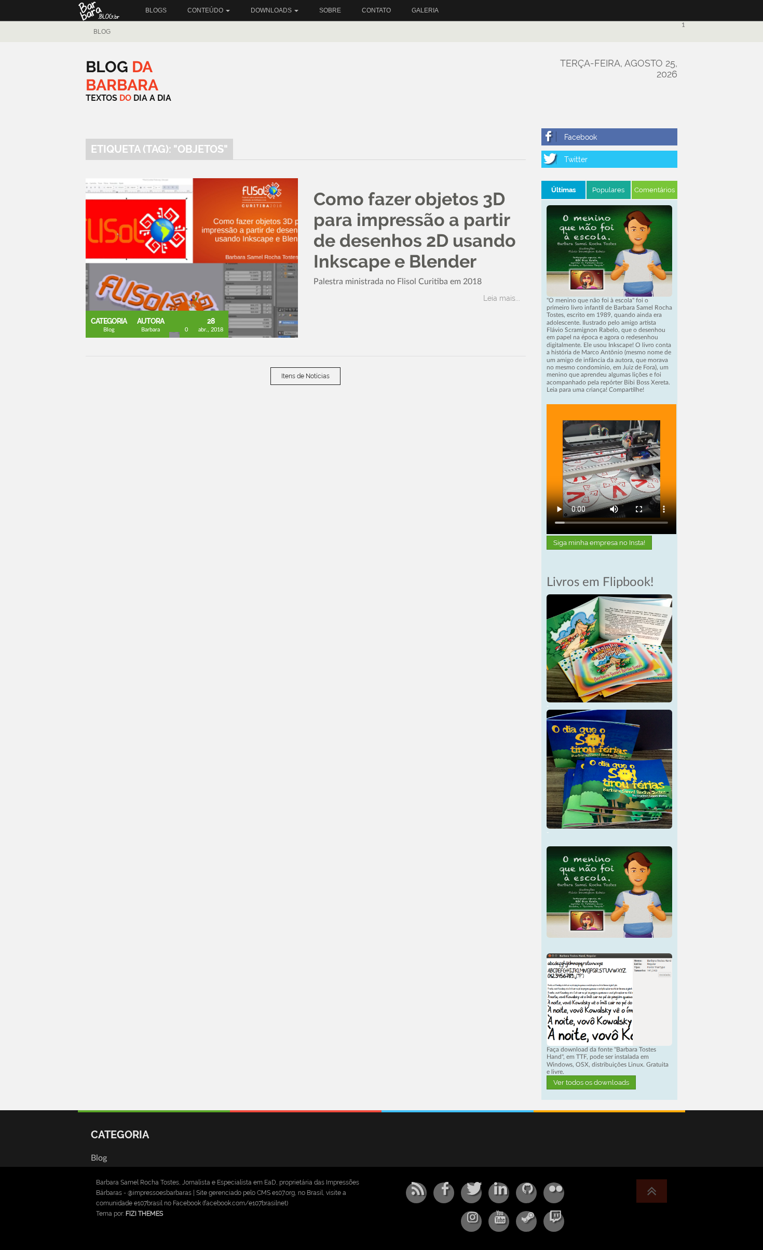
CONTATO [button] (376, 10)
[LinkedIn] (498, 1192)
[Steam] (526, 1221)
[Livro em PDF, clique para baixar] (610, 250)
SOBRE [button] (330, 10)
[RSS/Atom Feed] (416, 1192)
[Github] (526, 1192)
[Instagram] (471, 1221)
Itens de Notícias (305, 376)
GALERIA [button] (425, 10)
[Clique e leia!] (610, 648)
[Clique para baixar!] (610, 999)
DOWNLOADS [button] (272, 10)
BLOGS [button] (156, 10)
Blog (102, 31)
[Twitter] (609, 159)
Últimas (563, 190)
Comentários (654, 190)
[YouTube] (498, 1221)
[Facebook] (609, 136)
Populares (608, 190)
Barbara (150, 330)
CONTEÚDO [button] (206, 10)
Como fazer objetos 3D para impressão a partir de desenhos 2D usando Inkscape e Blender (415, 230)
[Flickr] (553, 1192)
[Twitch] (553, 1221)
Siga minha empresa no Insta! (599, 543)
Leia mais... (501, 298)
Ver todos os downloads (591, 1082)
